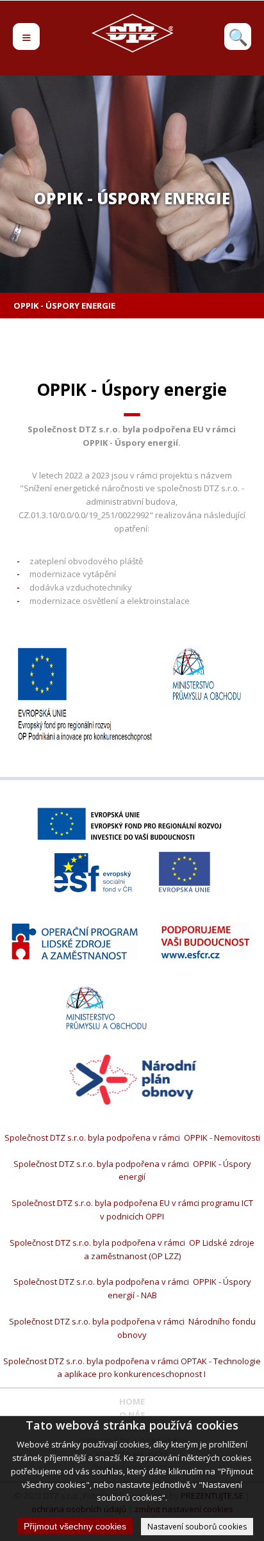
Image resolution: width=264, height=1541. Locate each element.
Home (132, 1401)
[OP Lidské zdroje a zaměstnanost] (75, 942)
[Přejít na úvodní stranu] (132, 49)
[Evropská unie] (184, 872)
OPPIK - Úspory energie (64, 305)
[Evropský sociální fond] (93, 872)
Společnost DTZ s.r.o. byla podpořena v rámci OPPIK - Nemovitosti (132, 1137)
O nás (132, 1415)
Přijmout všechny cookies (75, 1526)
